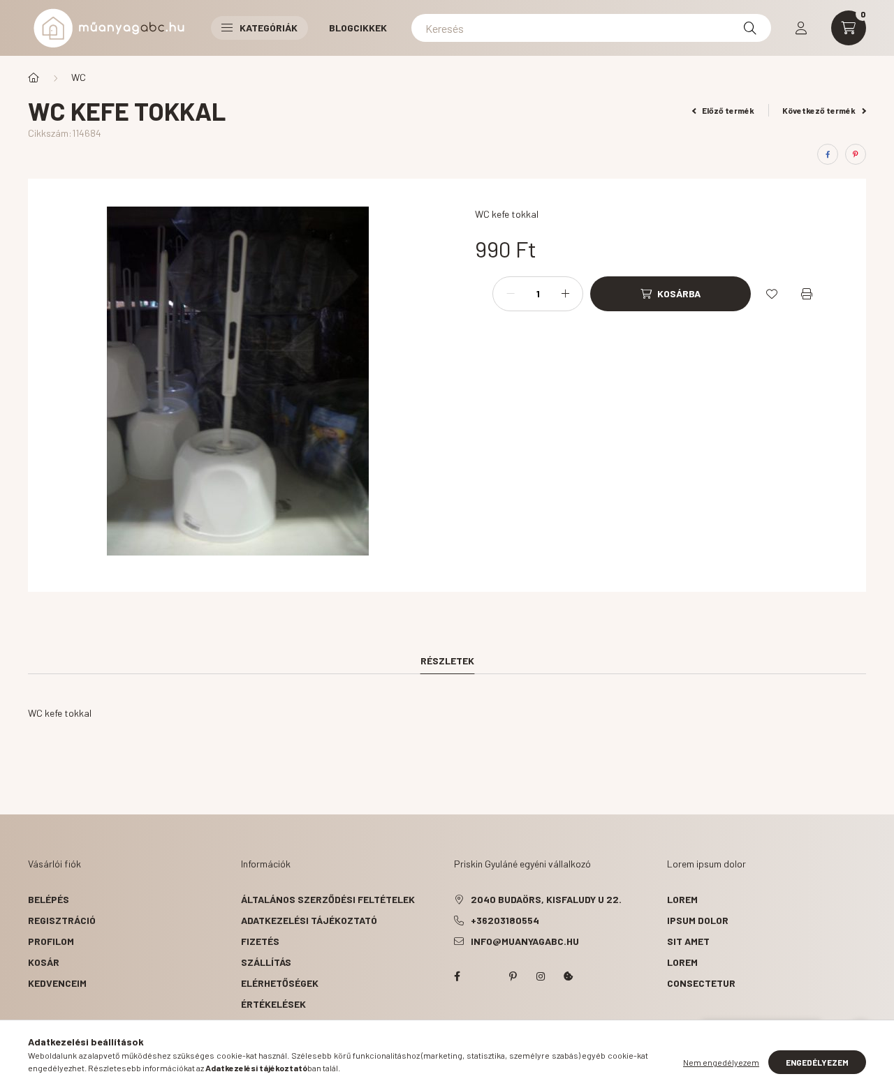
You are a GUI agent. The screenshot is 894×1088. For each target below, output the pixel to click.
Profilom (51, 941)
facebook (457, 976)
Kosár (43, 962)
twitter (485, 976)
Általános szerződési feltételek (328, 899)
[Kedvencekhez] (772, 294)
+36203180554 (505, 920)
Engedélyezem (817, 1062)
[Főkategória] (33, 77)
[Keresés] (750, 27)
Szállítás (266, 962)
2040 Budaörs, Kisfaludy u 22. (546, 899)
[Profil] (801, 27)
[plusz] (565, 293)
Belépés (48, 899)
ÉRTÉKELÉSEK (273, 1004)
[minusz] (510, 293)
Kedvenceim (57, 983)
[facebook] (827, 154)
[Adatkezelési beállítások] (568, 976)
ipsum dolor (697, 920)
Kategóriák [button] (269, 27)
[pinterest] (855, 154)
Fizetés (260, 941)
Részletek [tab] (447, 660)
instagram (541, 976)
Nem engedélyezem (721, 1062)
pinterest (513, 976)
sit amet (688, 941)
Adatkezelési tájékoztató (309, 920)
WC (78, 77)
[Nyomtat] (807, 294)
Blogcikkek (358, 27)
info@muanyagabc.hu (525, 941)
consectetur (701, 983)
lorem (682, 899)
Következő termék (819, 110)
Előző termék (727, 110)
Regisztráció (62, 920)
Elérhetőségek (279, 983)
